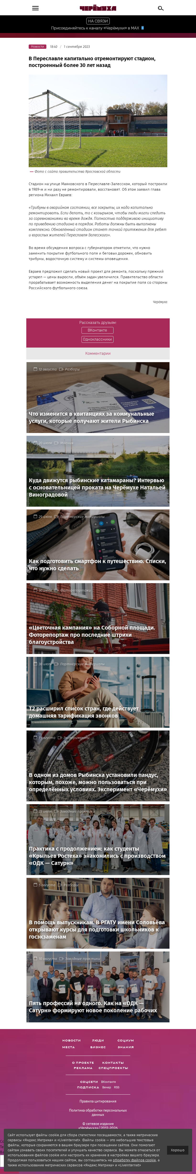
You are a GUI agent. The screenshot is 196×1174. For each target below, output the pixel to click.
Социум (125, 1040)
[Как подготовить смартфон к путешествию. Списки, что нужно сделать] (98, 577)
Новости (71, 1040)
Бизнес (98, 1047)
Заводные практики (77, 811)
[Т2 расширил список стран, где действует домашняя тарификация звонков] (98, 725)
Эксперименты (77, 738)
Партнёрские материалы (82, 517)
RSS (116, 1087)
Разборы (72, 369)
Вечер (106, 1087)
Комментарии (98, 353)
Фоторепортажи (75, 590)
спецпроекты (113, 1068)
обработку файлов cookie (134, 1160)
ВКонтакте (108, 1082)
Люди (98, 1040)
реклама (83, 1068)
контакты (113, 1062)
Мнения (66, 443)
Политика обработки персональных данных (98, 1112)
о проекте (83, 1062)
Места (68, 1047)
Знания (126, 1047)
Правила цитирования (98, 1101)
